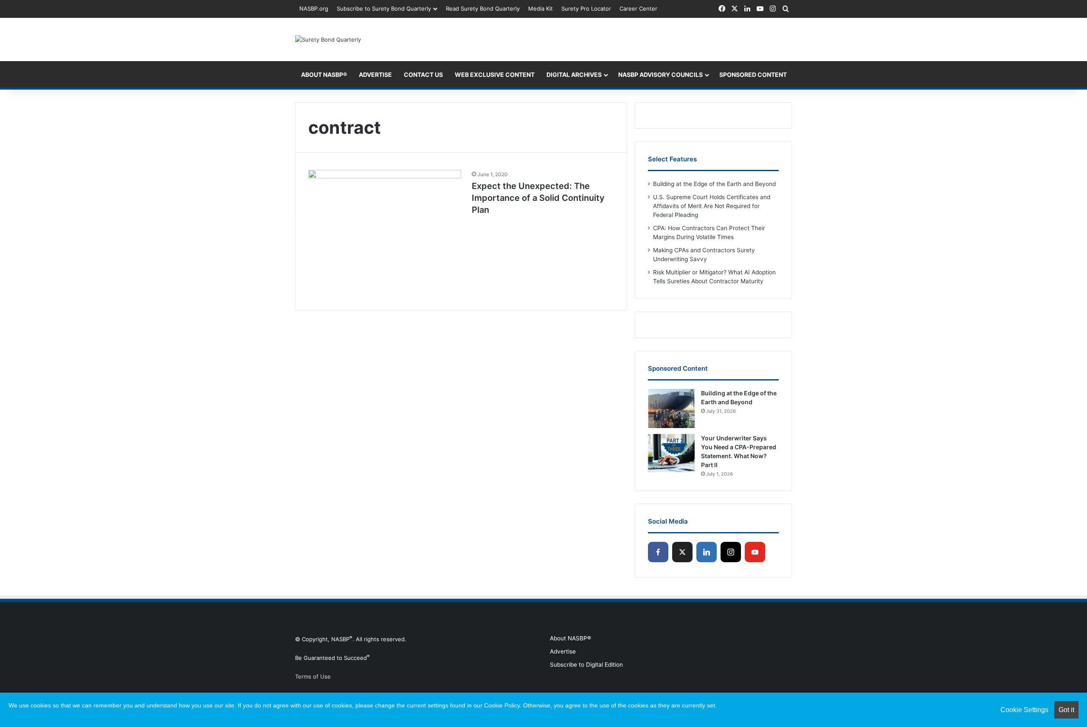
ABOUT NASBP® (324, 74)
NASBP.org (313, 8)
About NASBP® (570, 638)
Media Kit (540, 8)
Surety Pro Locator (586, 8)
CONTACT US (423, 74)
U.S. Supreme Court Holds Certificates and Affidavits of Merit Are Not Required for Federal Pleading (711, 206)
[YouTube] (755, 552)
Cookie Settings (1024, 709)
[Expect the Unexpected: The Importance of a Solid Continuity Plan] (384, 233)
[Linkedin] (706, 552)
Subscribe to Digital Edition (586, 664)
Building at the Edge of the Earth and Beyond (714, 183)
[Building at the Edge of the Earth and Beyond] (671, 408)
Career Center (638, 8)
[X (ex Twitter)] (682, 552)
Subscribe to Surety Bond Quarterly (384, 8)
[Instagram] (731, 552)
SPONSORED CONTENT (753, 74)
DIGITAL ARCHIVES (574, 74)
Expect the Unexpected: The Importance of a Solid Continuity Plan (538, 198)
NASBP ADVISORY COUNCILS (660, 74)
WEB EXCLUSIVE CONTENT (495, 74)
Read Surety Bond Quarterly (483, 8)
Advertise (563, 651)
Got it (1066, 709)
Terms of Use (313, 676)
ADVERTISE (375, 74)
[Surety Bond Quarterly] (328, 39)
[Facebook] (658, 552)
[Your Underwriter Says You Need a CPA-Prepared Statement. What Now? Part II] (671, 453)
